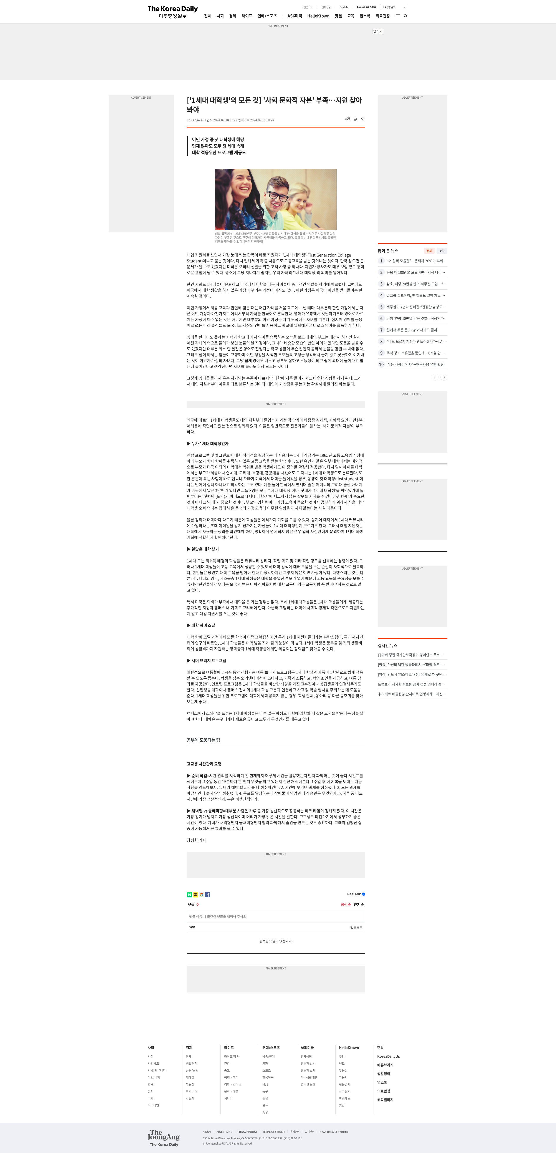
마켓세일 (344, 1098)
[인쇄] (354, 118)
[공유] (362, 118)
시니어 (228, 1098)
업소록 (365, 16)
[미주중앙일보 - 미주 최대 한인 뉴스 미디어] (173, 12)
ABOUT (207, 1132)
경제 (232, 16)
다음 (443, 377)
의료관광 (383, 16)
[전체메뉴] (397, 15)
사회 (220, 16)
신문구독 (308, 7)
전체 (207, 16)
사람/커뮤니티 (157, 1070)
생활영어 (383, 1073)
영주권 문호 (308, 1084)
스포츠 (266, 1070)
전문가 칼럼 (308, 1063)
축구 (265, 1112)
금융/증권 (192, 1070)
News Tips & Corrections (333, 1132)
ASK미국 (295, 16)
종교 (227, 1070)
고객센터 (309, 1132)
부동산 (190, 1084)
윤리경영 (295, 1132)
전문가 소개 (308, 1070)
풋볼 (265, 1098)
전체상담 (306, 1056)
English (344, 7)
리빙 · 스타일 (232, 1084)
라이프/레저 (231, 1056)
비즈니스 (191, 1091)
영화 (265, 1063)
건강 (227, 1063)
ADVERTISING (224, 1132)
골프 (265, 1105)
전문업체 (344, 1084)
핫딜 (338, 16)
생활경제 (191, 1063)
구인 (342, 1056)
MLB (265, 1084)
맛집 (342, 1105)
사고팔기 (344, 1091)
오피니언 (153, 1105)
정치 (150, 1091)
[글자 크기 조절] (347, 118)
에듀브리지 (385, 1064)
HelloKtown (318, 16)
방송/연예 (268, 1056)
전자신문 (326, 7)
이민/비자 (154, 1077)
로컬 (442, 250)
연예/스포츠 (267, 16)
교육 (350, 16)
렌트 (342, 1063)
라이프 (247, 16)
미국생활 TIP (309, 1077)
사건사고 (153, 1063)
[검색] (405, 15)
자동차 (190, 1098)
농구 (265, 1091)
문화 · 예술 (231, 1091)
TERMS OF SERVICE (274, 1132)
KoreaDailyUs (388, 1056)
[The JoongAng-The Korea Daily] (164, 1138)
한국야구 (268, 1077)
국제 (150, 1098)
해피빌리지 (385, 1099)
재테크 (190, 1077)
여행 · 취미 (231, 1077)
